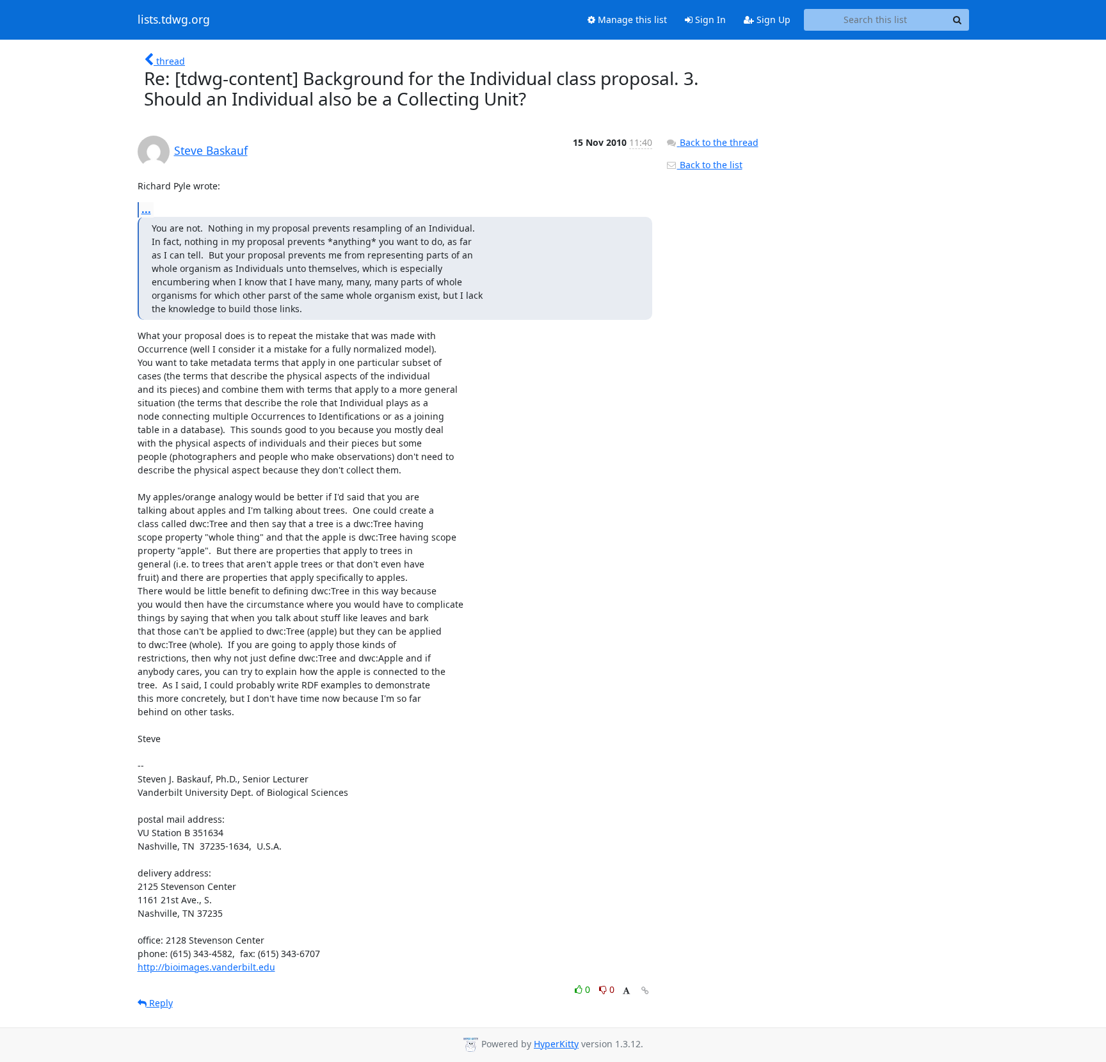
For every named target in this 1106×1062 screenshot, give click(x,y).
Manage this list (631, 19)
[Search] (957, 20)
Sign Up (772, 19)
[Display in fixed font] (626, 991)
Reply (160, 1003)
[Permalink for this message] (645, 990)
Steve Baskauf (211, 150)
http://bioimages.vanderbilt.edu (206, 967)
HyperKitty (556, 1044)
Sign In (709, 19)
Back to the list (709, 165)
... (146, 209)
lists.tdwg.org (174, 20)
